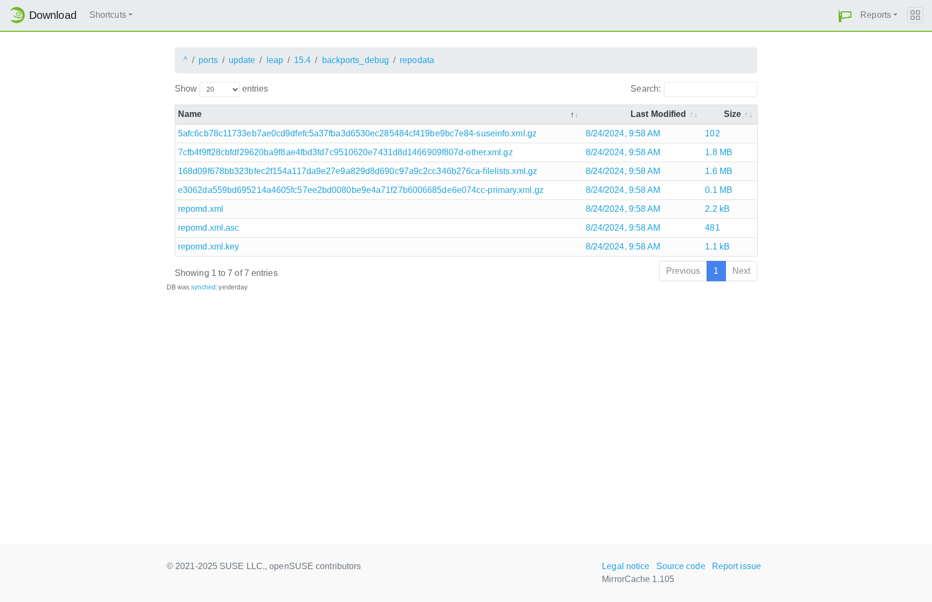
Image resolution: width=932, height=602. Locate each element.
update (242, 60)
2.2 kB (717, 208)
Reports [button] (875, 14)
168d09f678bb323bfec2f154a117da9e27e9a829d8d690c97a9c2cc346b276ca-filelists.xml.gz (357, 171)
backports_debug (355, 60)
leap (274, 60)
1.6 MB (718, 171)
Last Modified (658, 114)
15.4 (302, 60)
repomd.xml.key (208, 246)
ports (208, 60)
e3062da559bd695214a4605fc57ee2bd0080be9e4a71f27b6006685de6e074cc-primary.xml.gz (361, 190)
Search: (646, 88)
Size (732, 114)
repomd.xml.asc (208, 227)
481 (712, 227)
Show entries (221, 88)
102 (712, 133)
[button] (845, 15)
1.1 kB (717, 246)
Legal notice (625, 566)
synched (203, 287)
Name (190, 114)
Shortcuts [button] (108, 14)
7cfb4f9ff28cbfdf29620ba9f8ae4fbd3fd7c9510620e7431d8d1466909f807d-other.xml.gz (345, 152)
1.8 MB (718, 152)
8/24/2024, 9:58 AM (623, 133)
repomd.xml (200, 208)
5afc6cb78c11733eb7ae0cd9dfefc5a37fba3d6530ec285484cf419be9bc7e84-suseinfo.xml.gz (357, 133)
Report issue (736, 566)
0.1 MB (718, 190)
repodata (417, 60)
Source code (680, 566)
